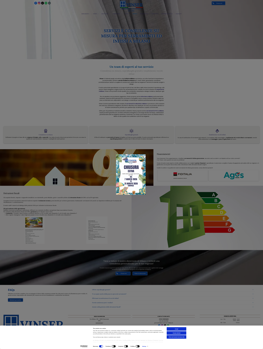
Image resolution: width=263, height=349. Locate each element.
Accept (176, 329)
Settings (144, 346)
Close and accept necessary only (176, 337)
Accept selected (176, 333)
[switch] (114, 346)
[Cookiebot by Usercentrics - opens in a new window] (84, 346)
